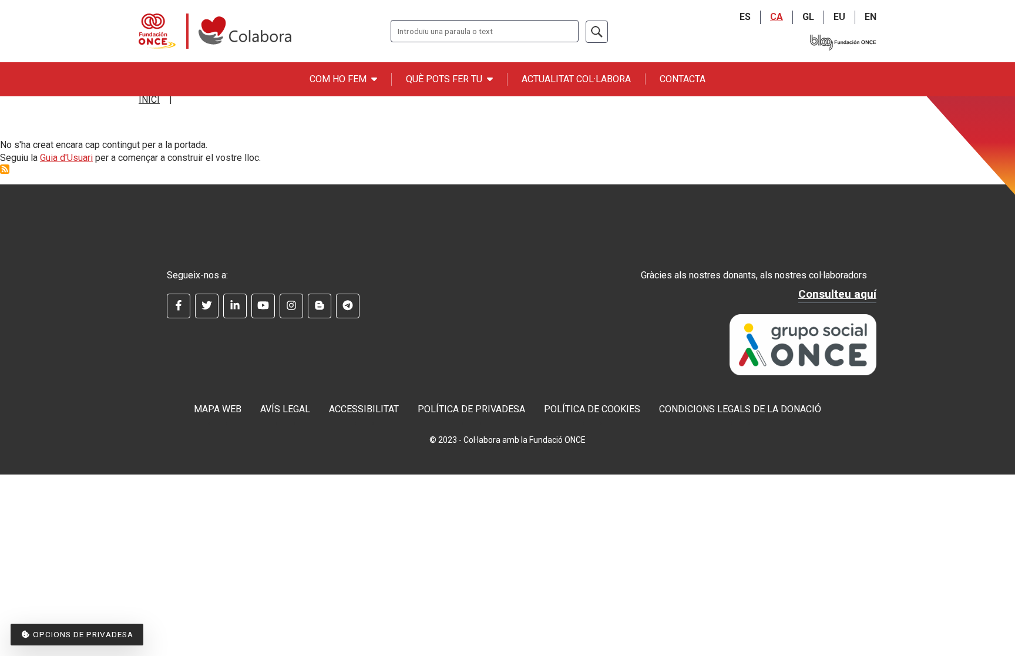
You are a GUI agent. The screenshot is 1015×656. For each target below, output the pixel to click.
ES (745, 16)
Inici (149, 99)
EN (870, 16)
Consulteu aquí (837, 294)
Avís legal (285, 409)
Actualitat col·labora (576, 79)
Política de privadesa (471, 409)
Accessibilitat (364, 409)
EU (839, 16)
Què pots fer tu (444, 79)
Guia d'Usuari (66, 157)
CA (776, 16)
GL (808, 16)
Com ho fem (338, 79)
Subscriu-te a (4, 169)
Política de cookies (592, 409)
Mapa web (217, 409)
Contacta (682, 79)
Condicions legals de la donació (740, 409)
